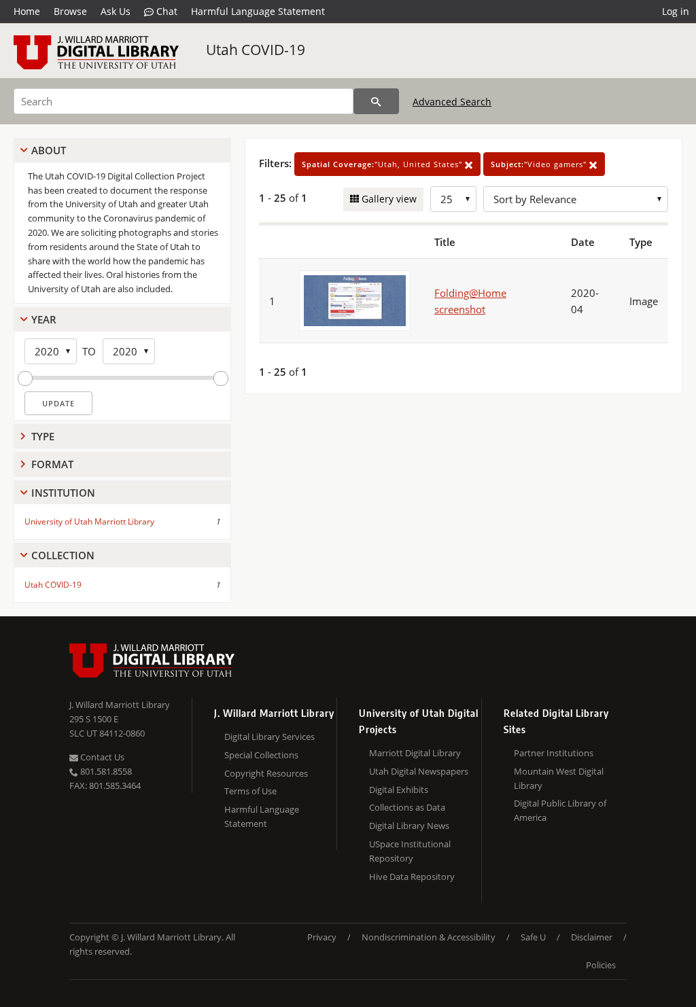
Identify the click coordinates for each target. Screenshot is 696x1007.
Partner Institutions (553, 753)
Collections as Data (407, 807)
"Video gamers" (540, 164)
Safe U (533, 937)
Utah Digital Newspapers (418, 771)
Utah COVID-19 (255, 49)
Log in (675, 11)
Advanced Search (452, 101)
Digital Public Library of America (560, 810)
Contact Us (101, 757)
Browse (70, 11)
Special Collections (261, 755)
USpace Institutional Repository (410, 851)
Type (42, 436)
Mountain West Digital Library (559, 778)
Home (27, 11)
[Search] (376, 101)
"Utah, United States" (383, 164)
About (48, 150)
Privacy (321, 937)
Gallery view (388, 198)
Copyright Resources (266, 773)
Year (43, 319)
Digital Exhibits (398, 789)
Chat (165, 11)
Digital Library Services (269, 736)
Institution (63, 492)
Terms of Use (250, 791)
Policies (601, 965)
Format (52, 464)
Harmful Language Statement (258, 11)
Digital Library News (409, 825)
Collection (62, 555)
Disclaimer (591, 937)
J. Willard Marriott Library (119, 705)
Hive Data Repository (412, 876)
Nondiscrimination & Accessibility (428, 937)
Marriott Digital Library (415, 753)
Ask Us (115, 11)
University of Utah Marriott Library (89, 521)
